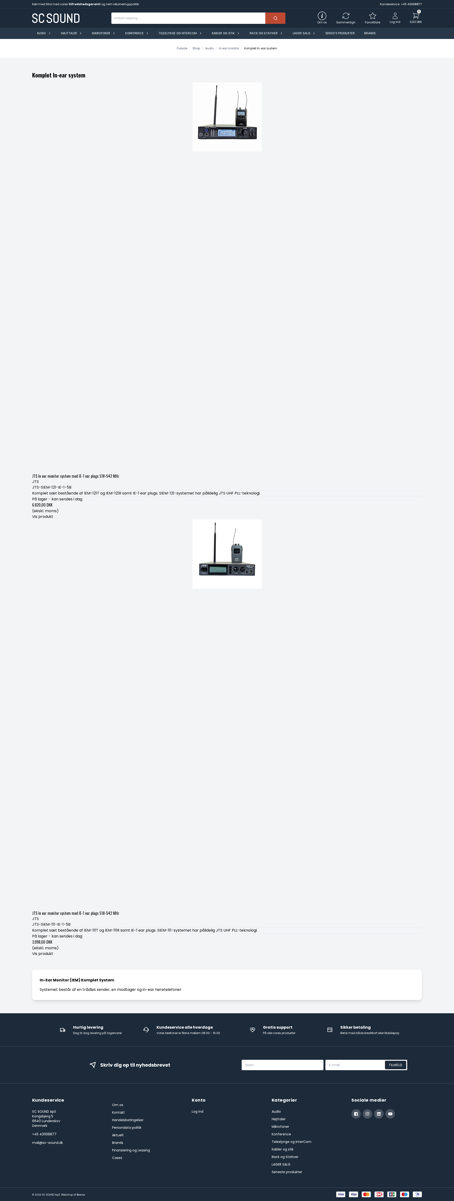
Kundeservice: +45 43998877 (401, 4)
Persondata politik (126, 1127)
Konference (281, 1134)
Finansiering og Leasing (131, 1150)
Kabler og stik (282, 1149)
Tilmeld (395, 1065)
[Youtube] (390, 1114)
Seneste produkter (287, 1172)
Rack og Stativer (285, 1156)
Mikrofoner (280, 1126)
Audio (276, 1111)
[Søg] (275, 18)
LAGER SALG (281, 1164)
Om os (117, 1105)
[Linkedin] (379, 1114)
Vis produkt (42, 516)
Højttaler (279, 1119)
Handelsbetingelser (128, 1120)
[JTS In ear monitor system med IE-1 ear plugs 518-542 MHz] (227, 277)
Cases (117, 1157)
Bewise (81, 1195)
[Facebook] (356, 1114)
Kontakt (118, 1112)
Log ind (197, 1111)
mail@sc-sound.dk (47, 1142)
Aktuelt (118, 1135)
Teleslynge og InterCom (291, 1141)
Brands (117, 1142)
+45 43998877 (44, 1134)
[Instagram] (367, 1114)
